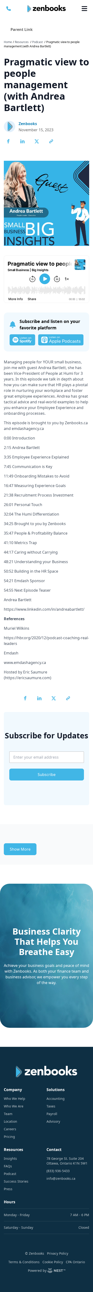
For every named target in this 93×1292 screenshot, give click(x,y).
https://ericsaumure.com (27, 677)
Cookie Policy (52, 1262)
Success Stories (16, 1181)
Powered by (37, 1270)
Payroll (51, 1114)
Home (8, 42)
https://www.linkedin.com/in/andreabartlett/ (44, 609)
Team (8, 1114)
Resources (22, 42)
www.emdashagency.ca (25, 662)
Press (8, 1189)
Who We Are (13, 1106)
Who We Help (14, 1098)
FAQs (8, 1166)
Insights (10, 1158)
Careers (10, 1129)
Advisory (53, 1121)
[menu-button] (84, 8)
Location (10, 1121)
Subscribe (47, 774)
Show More (20, 849)
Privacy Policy (57, 1253)
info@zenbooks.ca (60, 1178)
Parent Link (21, 29)
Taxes (50, 1106)
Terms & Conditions (24, 1262)
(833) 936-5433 (58, 1171)
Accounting (55, 1098)
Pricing (9, 1136)
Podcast (37, 42)
